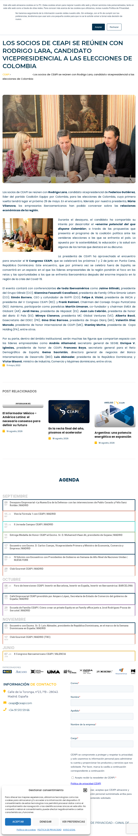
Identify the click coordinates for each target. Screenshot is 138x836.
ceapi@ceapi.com (20, 703)
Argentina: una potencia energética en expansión (113, 435)
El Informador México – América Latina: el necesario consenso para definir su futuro (21, 419)
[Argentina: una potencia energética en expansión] (115, 413)
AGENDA (69, 480)
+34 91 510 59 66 (19, 710)
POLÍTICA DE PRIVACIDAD (49, 829)
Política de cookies (26, 829)
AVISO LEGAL (69, 829)
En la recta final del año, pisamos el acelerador (66, 430)
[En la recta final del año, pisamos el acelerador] (68, 411)
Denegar (45, 821)
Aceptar (18, 821)
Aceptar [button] (98, 27)
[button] (85, 790)
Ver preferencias (73, 821)
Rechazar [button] (114, 27)
